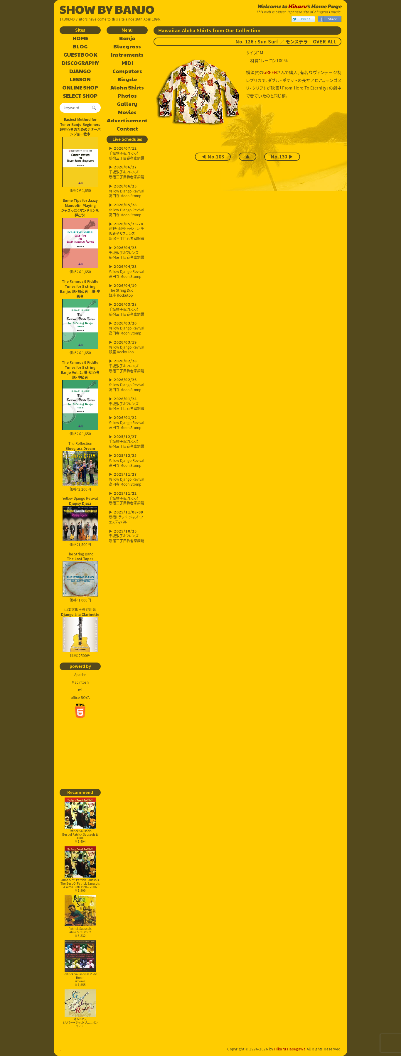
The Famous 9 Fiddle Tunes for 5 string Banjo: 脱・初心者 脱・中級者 (80, 289)
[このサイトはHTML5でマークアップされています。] (80, 711)
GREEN (270, 72)
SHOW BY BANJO (107, 9)
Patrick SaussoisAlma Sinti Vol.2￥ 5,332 (80, 932)
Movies (127, 112)
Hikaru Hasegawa (290, 1049)
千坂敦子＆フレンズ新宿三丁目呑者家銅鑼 (126, 153)
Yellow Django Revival (80, 500)
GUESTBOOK (80, 55)
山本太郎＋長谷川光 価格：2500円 (80, 632)
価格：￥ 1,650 (80, 190)
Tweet (305, 19)
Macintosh (80, 682)
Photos (127, 96)
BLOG (80, 46)
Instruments (127, 55)
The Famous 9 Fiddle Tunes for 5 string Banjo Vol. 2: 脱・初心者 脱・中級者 (81, 370)
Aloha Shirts (127, 88)
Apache (80, 674)
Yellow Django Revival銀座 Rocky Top (126, 347)
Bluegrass (127, 46)
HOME (80, 38)
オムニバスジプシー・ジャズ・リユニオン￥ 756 (80, 1022)
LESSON (80, 79)
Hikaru (297, 6)
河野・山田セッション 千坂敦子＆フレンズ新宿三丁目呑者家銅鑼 (126, 231)
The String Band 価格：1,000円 (80, 577)
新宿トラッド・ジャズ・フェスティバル (126, 517)
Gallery (127, 104)
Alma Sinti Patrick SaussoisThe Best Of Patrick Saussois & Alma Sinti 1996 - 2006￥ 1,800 (80, 885)
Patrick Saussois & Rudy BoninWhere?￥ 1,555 (80, 979)
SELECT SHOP (80, 96)
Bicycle (127, 79)
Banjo (127, 38)
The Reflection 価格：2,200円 (80, 466)
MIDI (127, 63)
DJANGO (80, 71)
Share (332, 19)
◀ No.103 (212, 156)
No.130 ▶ (282, 156)
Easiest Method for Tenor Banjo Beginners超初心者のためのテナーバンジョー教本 (80, 127)
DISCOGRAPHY (80, 63)
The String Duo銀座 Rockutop (123, 291)
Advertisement (127, 120)
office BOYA (80, 697)
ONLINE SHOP (80, 88)
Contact (127, 129)
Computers (127, 71)
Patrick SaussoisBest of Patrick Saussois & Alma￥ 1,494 (80, 836)
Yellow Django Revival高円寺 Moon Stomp (126, 191)
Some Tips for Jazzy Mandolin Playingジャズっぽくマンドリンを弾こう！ (80, 208)
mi (80, 689)
